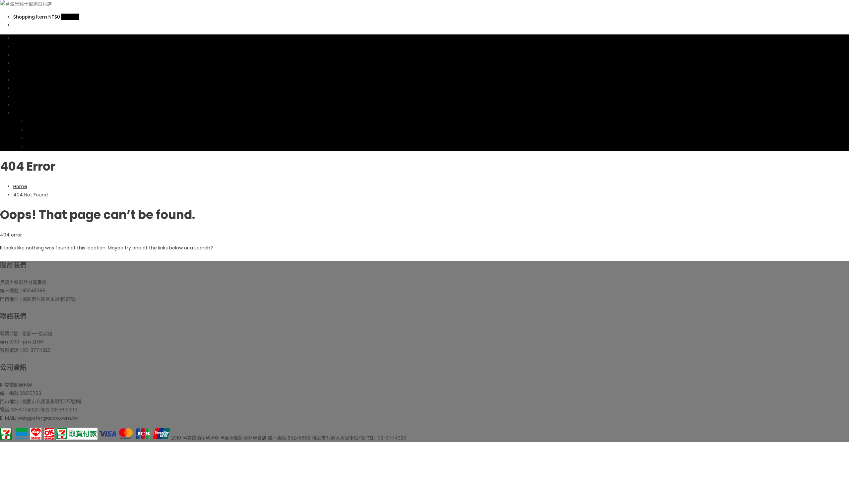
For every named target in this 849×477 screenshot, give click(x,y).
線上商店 (22, 38)
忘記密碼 (36, 146)
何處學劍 (22, 96)
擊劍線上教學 (27, 88)
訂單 (31, 121)
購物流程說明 (27, 55)
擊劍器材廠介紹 (29, 80)
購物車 (20, 63)
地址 (31, 138)
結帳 (18, 71)
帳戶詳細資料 (40, 130)
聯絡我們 (22, 105)
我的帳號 (22, 113)
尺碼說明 (22, 46)
